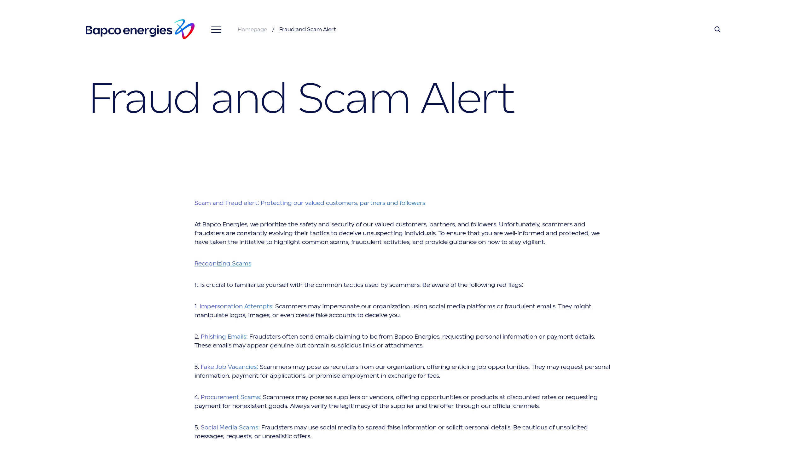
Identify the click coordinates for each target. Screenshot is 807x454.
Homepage (253, 29)
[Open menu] (216, 29)
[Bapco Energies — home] (140, 29)
